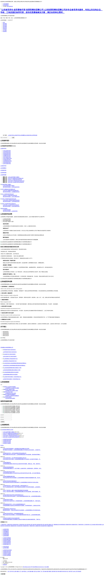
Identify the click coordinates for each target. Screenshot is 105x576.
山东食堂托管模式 (7, 540)
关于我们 (5, 30)
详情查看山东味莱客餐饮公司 (6, 347)
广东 (41, 571)
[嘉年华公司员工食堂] (8, 391)
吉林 (23, 571)
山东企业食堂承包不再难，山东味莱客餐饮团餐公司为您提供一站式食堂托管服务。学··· (22, 459)
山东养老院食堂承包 (7, 160)
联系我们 (5, 31)
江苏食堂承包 (22, 524)
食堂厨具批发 (62, 524)
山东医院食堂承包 (7, 154)
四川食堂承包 (7, 525)
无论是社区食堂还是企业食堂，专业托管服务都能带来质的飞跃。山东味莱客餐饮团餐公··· (22, 496)
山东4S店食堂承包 (7, 163)
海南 (45, 571)
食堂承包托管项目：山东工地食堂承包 (11, 196)
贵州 (56, 571)
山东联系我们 (6, 5)
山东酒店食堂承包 (7, 159)
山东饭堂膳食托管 (7, 462)
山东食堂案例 (6, 547)
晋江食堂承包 (46, 524)
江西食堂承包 (38, 525)
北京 (8, 571)
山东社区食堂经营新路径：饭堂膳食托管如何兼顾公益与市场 (16, 448)
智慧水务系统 (99, 524)
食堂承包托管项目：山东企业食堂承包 (11, 187)
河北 (13, 571)
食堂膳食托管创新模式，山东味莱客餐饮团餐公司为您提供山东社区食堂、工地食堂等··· (22, 449)
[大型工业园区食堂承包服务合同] (7, 189)
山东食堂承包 (11, 135)
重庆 (48, 571)
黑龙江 (25, 571)
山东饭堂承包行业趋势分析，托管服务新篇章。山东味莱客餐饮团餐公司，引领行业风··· (22, 500)
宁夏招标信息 (56, 524)
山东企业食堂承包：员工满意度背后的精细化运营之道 (14, 457)
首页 (4, 22)
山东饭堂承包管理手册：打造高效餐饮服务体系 (13, 513)
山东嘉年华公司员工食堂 (10, 393)
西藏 (50, 571)
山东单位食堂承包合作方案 (9, 471)
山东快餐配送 (23, 135)
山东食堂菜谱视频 (7, 555)
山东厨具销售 (3, 174)
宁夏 (52, 571)
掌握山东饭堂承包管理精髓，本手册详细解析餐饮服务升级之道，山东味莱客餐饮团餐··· (22, 514)
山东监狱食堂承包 (7, 162)
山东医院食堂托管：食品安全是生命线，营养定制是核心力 (15, 485)
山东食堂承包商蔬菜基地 (8, 467)
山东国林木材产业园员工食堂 (11, 390)
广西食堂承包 (32, 525)
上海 (28, 571)
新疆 (54, 571)
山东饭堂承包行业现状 (8, 499)
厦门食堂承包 (34, 524)
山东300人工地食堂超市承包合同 (15, 179)
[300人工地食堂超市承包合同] (7, 194)
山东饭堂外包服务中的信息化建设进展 (11, 518)
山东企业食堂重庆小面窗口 (13, 177)
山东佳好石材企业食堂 (10, 398)
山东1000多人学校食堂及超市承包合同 (16, 180)
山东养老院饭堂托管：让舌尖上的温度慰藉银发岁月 (14, 504)
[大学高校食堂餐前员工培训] (6, 429)
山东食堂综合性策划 (7, 439)
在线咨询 (5, 564)
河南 (63, 571)
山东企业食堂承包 (7, 150)
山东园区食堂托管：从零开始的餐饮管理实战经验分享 (14, 453)
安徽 (30, 571)
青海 (59, 571)
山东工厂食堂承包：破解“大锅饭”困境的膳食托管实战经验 (15, 490)
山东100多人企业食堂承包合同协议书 (16, 182)
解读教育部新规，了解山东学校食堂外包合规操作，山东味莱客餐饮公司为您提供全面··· (22, 510)
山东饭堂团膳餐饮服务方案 (9, 476)
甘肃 (69, 571)
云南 (74, 571)
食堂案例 (5, 26)
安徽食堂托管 (50, 525)
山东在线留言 (6, 3)
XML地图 (47, 566)
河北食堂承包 (20, 525)
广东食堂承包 (3, 524)
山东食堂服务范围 (7, 539)
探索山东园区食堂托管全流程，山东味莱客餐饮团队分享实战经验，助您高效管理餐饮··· (22, 454)
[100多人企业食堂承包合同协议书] (8, 203)
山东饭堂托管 (17, 135)
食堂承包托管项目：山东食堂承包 (10, 211)
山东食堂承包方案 (7, 440)
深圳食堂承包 (74, 524)
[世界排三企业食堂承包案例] (9, 386)
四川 (72, 571)
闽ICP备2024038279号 (27, 566)
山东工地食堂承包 (7, 157)
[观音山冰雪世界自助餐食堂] (9, 394)
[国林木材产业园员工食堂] (9, 389)
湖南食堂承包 (14, 525)
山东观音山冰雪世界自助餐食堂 (12, 395)
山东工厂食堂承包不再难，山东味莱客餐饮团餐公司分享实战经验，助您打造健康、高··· (22, 491)
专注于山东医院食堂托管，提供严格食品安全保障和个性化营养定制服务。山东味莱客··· (22, 486)
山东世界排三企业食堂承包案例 (12, 388)
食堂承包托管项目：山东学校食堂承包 (11, 201)
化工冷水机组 (93, 524)
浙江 (67, 571)
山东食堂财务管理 (7, 542)
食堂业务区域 (10, 6)
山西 (15, 571)
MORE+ (2, 445)
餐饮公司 (51, 524)
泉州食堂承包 (15, 524)
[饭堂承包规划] (3, 208)
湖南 (39, 571)
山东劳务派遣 (34, 135)
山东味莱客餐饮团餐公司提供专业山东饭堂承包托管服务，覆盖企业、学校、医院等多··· (22, 463)
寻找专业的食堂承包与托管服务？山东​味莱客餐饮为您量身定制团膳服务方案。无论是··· (22, 477)
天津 (11, 571)
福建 (32, 571)
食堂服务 (5, 23)
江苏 (76, 571)
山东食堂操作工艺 (7, 544)
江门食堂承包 (86, 524)
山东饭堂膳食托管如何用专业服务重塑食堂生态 (13, 494)
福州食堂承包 (40, 524)
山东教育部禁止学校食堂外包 (9, 508)
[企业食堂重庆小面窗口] (5, 184)
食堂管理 (5, 24)
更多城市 (79, 571)
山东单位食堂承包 (7, 153)
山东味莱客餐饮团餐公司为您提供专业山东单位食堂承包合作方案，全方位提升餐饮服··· (22, 473)
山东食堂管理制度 (7, 537)
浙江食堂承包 (28, 524)
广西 (43, 571)
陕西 (61, 571)
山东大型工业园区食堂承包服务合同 (15, 178)
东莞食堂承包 (68, 524)
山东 (37, 571)
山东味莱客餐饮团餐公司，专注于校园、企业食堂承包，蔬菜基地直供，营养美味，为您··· (22, 468)
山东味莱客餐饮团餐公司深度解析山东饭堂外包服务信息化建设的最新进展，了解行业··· (22, 519)
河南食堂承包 (26, 525)
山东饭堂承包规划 (7, 209)
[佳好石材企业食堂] (7, 397)
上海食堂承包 (9, 524)
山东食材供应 (28, 135)
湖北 (65, 571)
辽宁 (20, 571)
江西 (34, 571)
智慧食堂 (5, 28)
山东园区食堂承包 (7, 155)
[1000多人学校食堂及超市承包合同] (8, 198)
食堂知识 (5, 27)
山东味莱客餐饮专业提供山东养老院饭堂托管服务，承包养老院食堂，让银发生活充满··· (22, 505)
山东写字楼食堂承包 (7, 158)
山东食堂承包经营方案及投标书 (10, 481)
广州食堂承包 (80, 524)
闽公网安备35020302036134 (38, 566)
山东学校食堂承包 (7, 152)
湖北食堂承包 (44, 525)
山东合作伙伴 (6, 546)
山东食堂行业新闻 (7, 443)
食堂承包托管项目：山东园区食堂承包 (11, 191)
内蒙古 (17, 571)
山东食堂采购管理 (7, 541)
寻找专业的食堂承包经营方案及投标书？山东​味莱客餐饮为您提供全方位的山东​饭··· (21, 482)
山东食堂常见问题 (7, 441)
